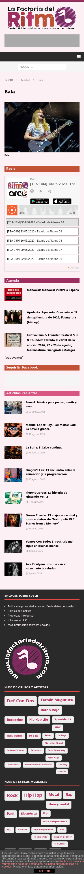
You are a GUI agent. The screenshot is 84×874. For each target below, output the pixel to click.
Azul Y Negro (53, 758)
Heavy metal (59, 804)
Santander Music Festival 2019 (38, 765)
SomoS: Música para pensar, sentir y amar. (51, 404)
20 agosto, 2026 (37, 412)
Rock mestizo (40, 837)
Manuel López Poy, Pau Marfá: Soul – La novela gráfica (52, 427)
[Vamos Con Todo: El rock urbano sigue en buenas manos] (13, 546)
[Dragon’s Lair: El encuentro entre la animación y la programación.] (13, 475)
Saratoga (62, 771)
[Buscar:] (42, 66)
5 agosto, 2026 (36, 502)
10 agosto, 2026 (37, 480)
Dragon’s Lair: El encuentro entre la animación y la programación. (50, 472)
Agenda (12, 281)
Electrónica (29, 813)
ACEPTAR (44, 871)
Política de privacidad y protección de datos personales (41, 606)
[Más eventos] (13, 357)
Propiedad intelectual (21, 615)
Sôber (48, 736)
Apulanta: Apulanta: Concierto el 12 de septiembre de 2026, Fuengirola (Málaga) (52, 317)
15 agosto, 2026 (37, 453)
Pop (45, 813)
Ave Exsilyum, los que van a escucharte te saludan (45, 566)
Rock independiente (55, 821)
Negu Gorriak (15, 736)
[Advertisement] (44, 40)
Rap (69, 795)
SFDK (57, 727)
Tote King (62, 764)
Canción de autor (63, 837)
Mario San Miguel (54, 743)
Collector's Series (15, 750)
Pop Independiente (43, 829)
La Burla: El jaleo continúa (44, 447)
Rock (12, 796)
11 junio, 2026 (36, 551)
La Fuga (62, 736)
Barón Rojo (50, 710)
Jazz (9, 830)
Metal (54, 795)
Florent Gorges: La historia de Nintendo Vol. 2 (46, 494)
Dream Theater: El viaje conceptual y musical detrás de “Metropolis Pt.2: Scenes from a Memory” (52, 519)
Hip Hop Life (38, 719)
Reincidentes (13, 765)
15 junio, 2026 (36, 529)
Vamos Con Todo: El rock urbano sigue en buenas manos (49, 543)
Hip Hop (33, 795)
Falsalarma (36, 750)
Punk (11, 814)
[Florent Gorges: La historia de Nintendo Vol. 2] (13, 497)
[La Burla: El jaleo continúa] (13, 452)
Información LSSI (18, 620)
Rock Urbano (60, 844)
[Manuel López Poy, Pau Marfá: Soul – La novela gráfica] (13, 430)
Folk (62, 829)
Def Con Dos (20, 701)
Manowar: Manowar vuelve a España (53, 290)
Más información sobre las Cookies (29, 625)
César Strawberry (56, 750)
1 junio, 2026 (35, 574)
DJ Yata (33, 736)
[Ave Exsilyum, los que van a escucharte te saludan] (13, 569)
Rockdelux (15, 720)
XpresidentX (62, 719)
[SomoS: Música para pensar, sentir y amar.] (13, 407)
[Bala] (42, 149)
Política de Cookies (19, 611)
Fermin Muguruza (57, 700)
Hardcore (22, 830)
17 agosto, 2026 (37, 434)
